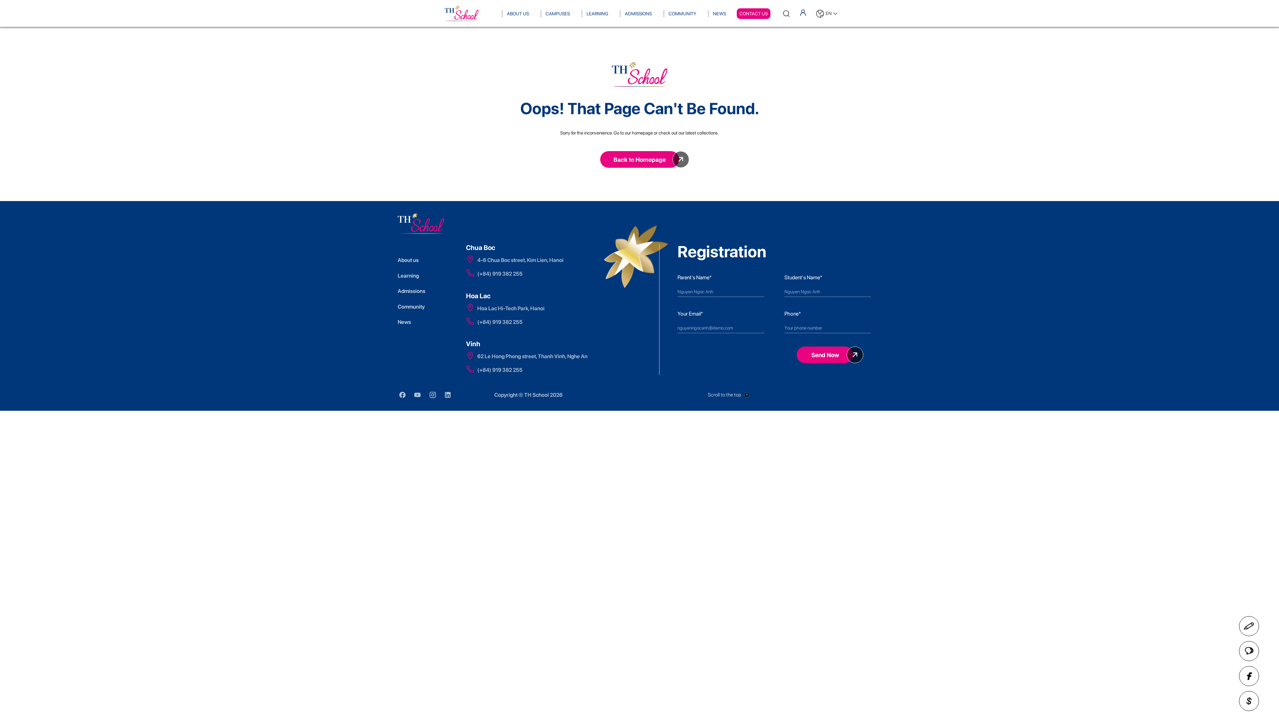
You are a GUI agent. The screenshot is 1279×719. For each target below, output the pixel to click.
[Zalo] (1249, 651)
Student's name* (803, 277)
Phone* (792, 314)
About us (408, 260)
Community (682, 13)
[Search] (786, 14)
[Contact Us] (1249, 626)
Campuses (558, 13)
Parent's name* (694, 277)
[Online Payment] (1249, 701)
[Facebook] (1249, 676)
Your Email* (690, 314)
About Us (518, 13)
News (719, 13)
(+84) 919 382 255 (500, 274)
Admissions (638, 13)
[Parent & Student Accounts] (803, 12)
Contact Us (753, 13)
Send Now (825, 355)
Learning (597, 13)
